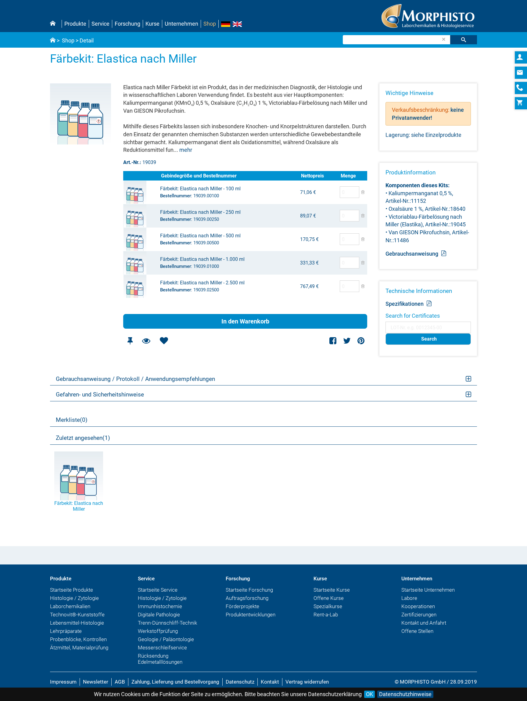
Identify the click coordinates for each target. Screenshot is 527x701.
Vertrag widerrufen (307, 682)
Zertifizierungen (418, 615)
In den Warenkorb (245, 321)
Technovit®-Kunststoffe (77, 615)
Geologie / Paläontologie (166, 639)
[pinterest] (361, 341)
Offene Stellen (417, 631)
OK (369, 694)
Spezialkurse (328, 606)
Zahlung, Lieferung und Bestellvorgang (175, 682)
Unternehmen (181, 23)
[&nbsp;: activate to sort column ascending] (141, 176)
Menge (348, 176)
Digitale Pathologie (159, 615)
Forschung (127, 23)
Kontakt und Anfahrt (423, 623)
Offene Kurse (329, 598)
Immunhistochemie (160, 606)
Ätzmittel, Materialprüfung (79, 647)
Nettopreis (312, 176)
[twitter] (346, 341)
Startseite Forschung (249, 590)
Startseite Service (157, 590)
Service (100, 23)
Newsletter (95, 682)
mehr (185, 150)
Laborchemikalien (70, 606)
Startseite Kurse (332, 590)
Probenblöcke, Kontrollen (78, 639)
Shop (209, 23)
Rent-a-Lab (326, 615)
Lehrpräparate (66, 631)
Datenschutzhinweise (405, 694)
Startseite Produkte (71, 590)
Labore (409, 598)
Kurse (152, 23)
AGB (120, 682)
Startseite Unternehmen (428, 590)
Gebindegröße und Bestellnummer (199, 176)
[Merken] (130, 341)
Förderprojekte (242, 606)
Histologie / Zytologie (74, 598)
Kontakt (270, 682)
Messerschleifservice (162, 647)
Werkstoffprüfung (158, 631)
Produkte (75, 23)
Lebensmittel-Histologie (77, 623)
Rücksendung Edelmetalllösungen (160, 659)
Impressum (63, 682)
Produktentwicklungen (250, 615)
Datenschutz (240, 682)
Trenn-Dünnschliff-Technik (167, 623)
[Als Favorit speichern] (164, 341)
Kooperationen (418, 606)
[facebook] (333, 341)
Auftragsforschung (247, 598)
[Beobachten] (146, 341)
